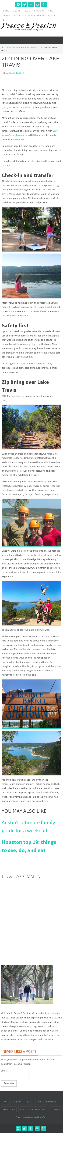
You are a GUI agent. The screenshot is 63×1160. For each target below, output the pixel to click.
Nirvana (31, 1116)
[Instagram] (18, 4)
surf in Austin (23, 106)
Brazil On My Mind (43, 10)
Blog (27, 10)
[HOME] (2, 47)
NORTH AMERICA (13, 47)
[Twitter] (24, 4)
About (16, 10)
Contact (52, 15)
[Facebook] (31, 4)
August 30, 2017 (15, 72)
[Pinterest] (44, 4)
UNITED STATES (29, 47)
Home (6, 10)
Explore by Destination (31, 15)
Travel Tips (9, 15)
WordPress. (42, 1116)
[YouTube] (37, 4)
